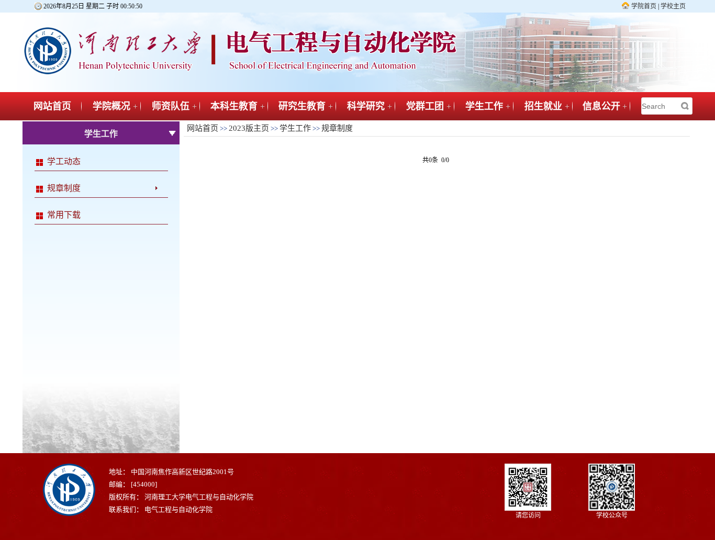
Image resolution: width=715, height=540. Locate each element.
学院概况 (111, 106)
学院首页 (643, 6)
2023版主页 (249, 128)
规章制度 (64, 188)
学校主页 (673, 6)
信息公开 (601, 106)
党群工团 (425, 106)
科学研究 (366, 106)
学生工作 (484, 106)
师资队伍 (170, 106)
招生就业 (543, 106)
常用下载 (64, 214)
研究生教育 (302, 106)
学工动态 (64, 161)
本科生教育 (234, 106)
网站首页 (52, 106)
